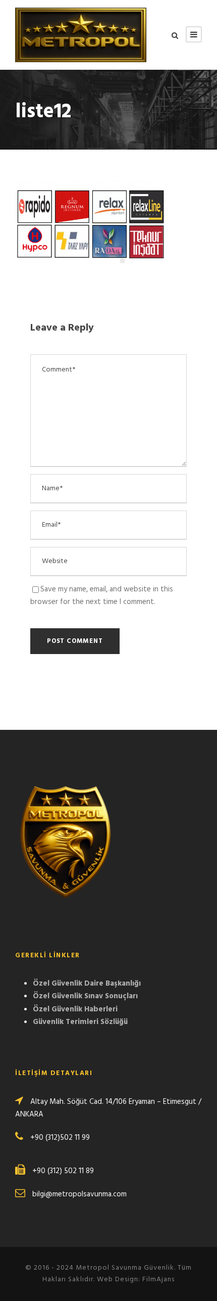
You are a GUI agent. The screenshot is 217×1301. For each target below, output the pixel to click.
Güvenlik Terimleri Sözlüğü (80, 1022)
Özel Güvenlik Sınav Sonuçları (85, 996)
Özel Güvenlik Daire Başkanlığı (87, 984)
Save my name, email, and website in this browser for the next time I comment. (101, 596)
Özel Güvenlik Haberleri (75, 1009)
